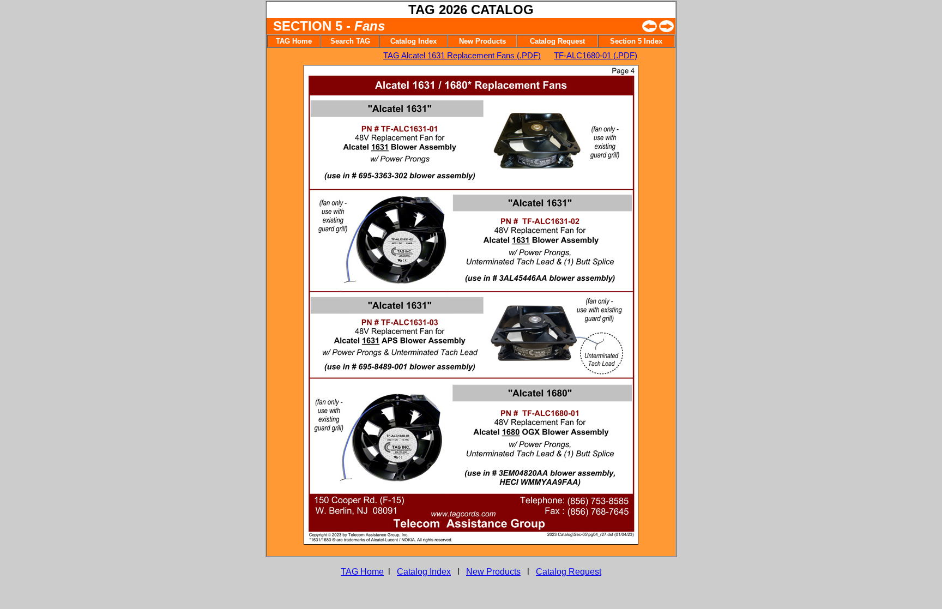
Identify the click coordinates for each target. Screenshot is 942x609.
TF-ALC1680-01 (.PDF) (595, 55)
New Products (493, 571)
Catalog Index (424, 571)
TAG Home (362, 571)
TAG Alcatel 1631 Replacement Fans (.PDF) (462, 55)
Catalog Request (568, 571)
